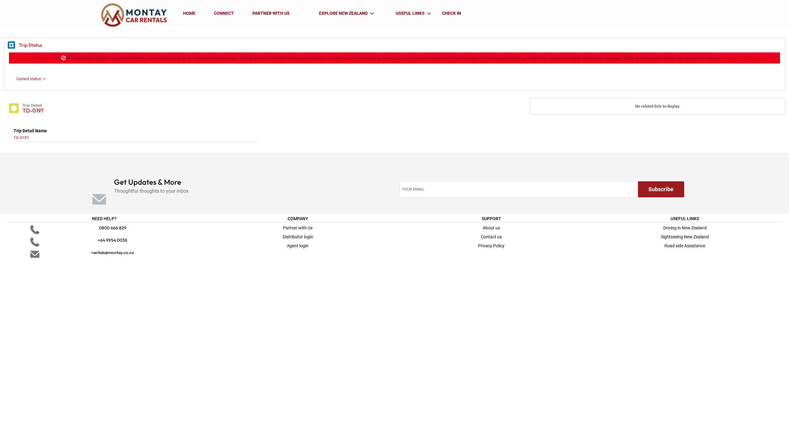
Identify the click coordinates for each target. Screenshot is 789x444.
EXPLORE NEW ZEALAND (343, 13)
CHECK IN (451, 13)
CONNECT (224, 13)
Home (189, 13)
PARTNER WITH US (271, 13)
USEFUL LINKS (410, 13)
